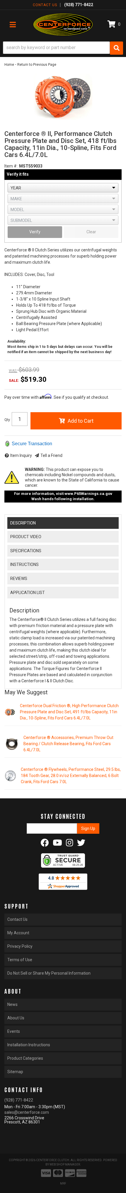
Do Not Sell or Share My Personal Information (49, 973)
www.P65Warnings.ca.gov (88, 493)
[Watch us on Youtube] (57, 844)
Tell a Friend (51, 455)
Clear (91, 231)
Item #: (11, 166)
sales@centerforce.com (26, 1112)
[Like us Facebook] (45, 844)
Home (9, 65)
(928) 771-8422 (18, 1100)
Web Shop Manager (65, 1164)
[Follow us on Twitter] (81, 844)
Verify (34, 231)
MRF (63, 1183)
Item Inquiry (21, 455)
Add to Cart (80, 421)
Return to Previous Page (36, 65)
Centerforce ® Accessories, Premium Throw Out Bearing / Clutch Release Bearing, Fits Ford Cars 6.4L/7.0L (68, 743)
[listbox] (63, 187)
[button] (63, 48)
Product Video (25, 536)
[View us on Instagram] (69, 844)
